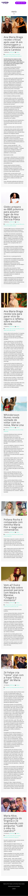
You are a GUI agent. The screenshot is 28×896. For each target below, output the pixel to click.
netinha (21, 534)
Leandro (10, 835)
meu (16, 835)
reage (8, 536)
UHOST (14, 888)
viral (22, 687)
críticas (16, 54)
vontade (21, 429)
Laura (10, 56)
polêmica (11, 225)
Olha (18, 687)
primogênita (6, 837)
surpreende (11, 837)
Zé (4, 689)
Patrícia (5, 225)
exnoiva (6, 429)
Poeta (8, 225)
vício (12, 330)
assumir (8, 224)
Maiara (15, 605)
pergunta (18, 835)
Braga (10, 54)
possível (12, 606)
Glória (19, 54)
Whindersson (6, 431)
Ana (5, 54)
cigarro (10, 328)
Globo (16, 224)
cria (5, 687)
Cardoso (12, 54)
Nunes (13, 429)
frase (12, 687)
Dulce (10, 605)
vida (14, 330)
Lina (9, 429)
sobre (10, 330)
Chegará (7, 605)
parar (23, 328)
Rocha (10, 536)
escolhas (13, 328)
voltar (19, 429)
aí (5, 605)
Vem (17, 606)
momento (5, 606)
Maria (12, 56)
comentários (9, 534)
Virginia (15, 837)
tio (13, 837)
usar (21, 56)
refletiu (5, 330)
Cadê (8, 835)
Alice (6, 835)
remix (20, 687)
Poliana (5, 536)
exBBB (13, 224)
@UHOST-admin (12, 52)
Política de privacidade (14, 886)
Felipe (8, 687)
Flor (16, 534)
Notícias (17, 52)
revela (8, 330)
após (7, 54)
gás (14, 687)
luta (16, 328)
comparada (13, 534)
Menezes (15, 56)
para (23, 224)
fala (12, 605)
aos (5, 534)
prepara (14, 225)
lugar (19, 224)
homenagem (6, 56)
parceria (9, 606)
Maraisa (18, 605)
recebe (18, 56)
